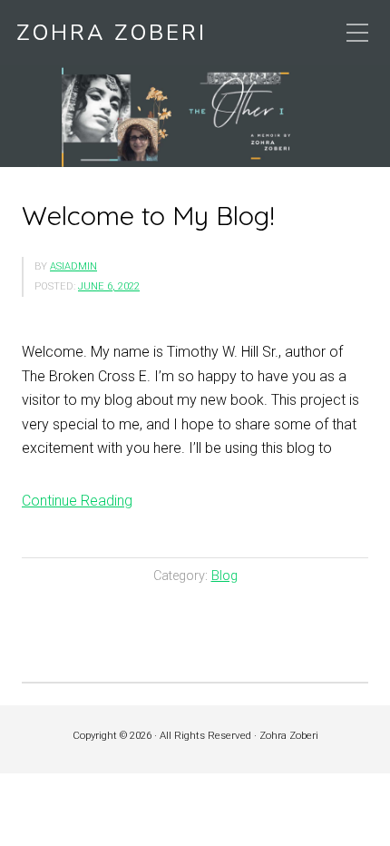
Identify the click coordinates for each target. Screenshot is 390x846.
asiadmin (73, 266)
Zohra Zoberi (111, 33)
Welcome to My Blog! (148, 215)
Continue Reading (77, 500)
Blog (224, 576)
